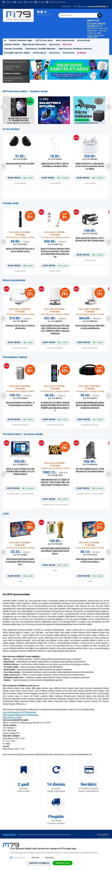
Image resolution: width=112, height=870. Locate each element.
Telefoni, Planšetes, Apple (20, 40)
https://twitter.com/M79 (12, 717)
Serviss (63, 2)
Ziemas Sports (39, 53)
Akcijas (83, 53)
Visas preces (68, 53)
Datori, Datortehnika (65, 40)
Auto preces (54, 44)
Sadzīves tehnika (12, 44)
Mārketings (49, 858)
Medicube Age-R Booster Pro (15, 62)
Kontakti (52, 2)
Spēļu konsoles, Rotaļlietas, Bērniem (75, 49)
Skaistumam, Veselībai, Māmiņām (40, 49)
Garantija (9, 2)
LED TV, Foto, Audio (44, 40)
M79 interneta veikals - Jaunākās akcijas (25, 91)
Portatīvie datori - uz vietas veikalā (23, 434)
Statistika (35, 858)
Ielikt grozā (20, 178)
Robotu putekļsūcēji (14, 280)
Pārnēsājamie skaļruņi (15, 357)
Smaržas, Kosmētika (13, 49)
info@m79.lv (104, 837)
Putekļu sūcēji (11, 203)
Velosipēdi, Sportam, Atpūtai (17, 53)
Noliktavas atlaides (12, 73)
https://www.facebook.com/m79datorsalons (20, 715)
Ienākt (75, 7)
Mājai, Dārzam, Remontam (34, 44)
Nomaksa (41, 2)
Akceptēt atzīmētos (39, 863)
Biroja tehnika (83, 40)
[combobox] (80, 15)
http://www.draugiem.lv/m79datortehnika (19, 712)
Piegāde (20, 2)
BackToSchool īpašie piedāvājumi (12, 67)
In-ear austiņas (11, 129)
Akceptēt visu (63, 863)
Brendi (68, 44)
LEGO (6, 513)
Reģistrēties (66, 7)
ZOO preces (54, 53)
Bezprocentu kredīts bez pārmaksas (13, 79)
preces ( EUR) (94, 7)
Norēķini (30, 2)
